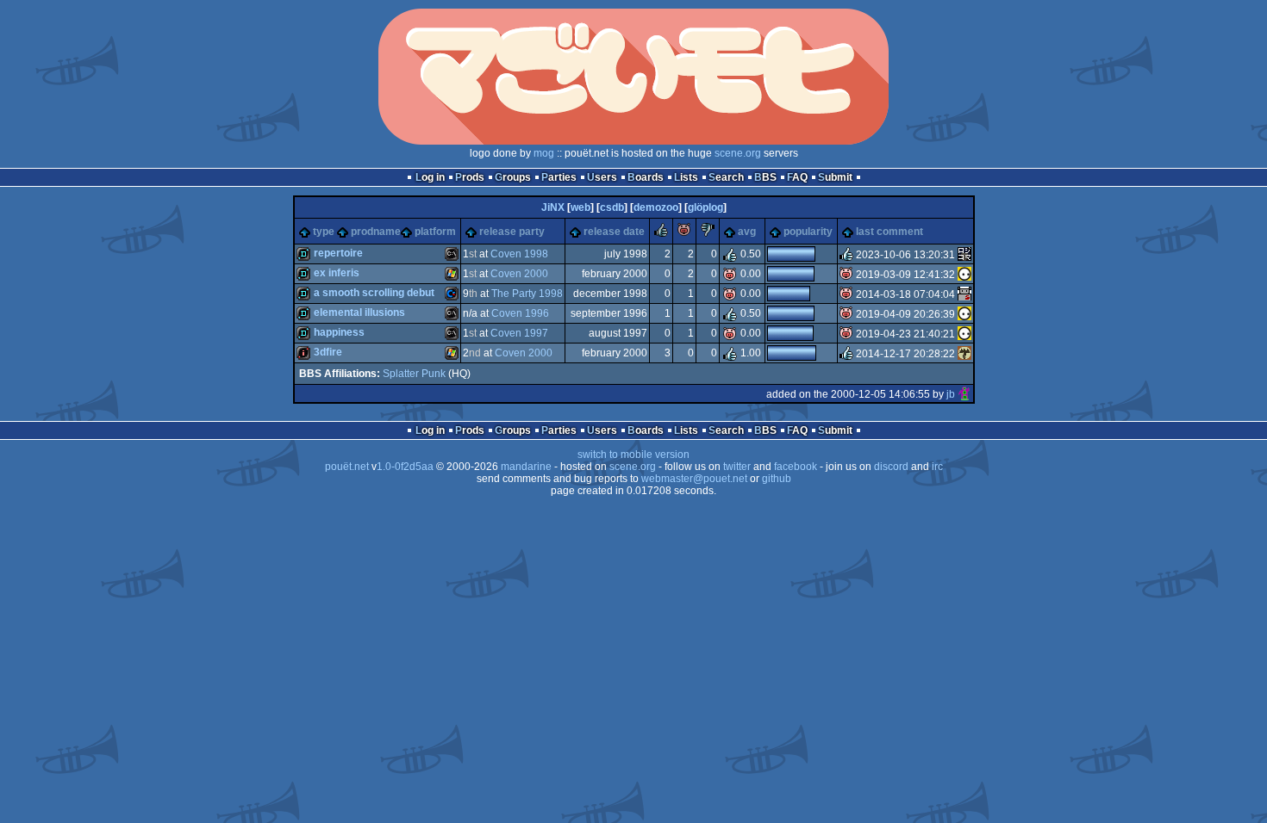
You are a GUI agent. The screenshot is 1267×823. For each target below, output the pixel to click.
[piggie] (684, 233)
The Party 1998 (527, 294)
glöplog (705, 207)
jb (950, 394)
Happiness (339, 332)
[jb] (964, 394)
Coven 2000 (519, 274)
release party (512, 232)
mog (544, 153)
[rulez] (661, 233)
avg (747, 232)
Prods (469, 177)
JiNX (553, 207)
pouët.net (347, 467)
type (323, 232)
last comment (889, 232)
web (580, 207)
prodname (376, 232)
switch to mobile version (633, 455)
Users (602, 177)
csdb (612, 207)
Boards (645, 177)
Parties (559, 177)
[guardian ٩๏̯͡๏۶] (964, 275)
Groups (513, 177)
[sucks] (708, 233)
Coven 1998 (519, 254)
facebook (795, 467)
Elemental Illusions (359, 312)
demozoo (656, 207)
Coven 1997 (519, 333)
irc (937, 467)
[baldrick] (964, 294)
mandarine (526, 467)
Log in (430, 177)
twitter (737, 467)
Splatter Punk (414, 374)
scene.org (738, 153)
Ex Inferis (336, 273)
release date (614, 232)
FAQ (797, 177)
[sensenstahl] (964, 354)
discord (891, 467)
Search (726, 177)
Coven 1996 (520, 313)
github (776, 479)
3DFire (328, 352)
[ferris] (964, 255)
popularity (808, 232)
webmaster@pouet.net (694, 479)
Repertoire (338, 253)
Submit (835, 177)
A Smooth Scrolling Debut (374, 293)
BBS (765, 177)
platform (435, 232)
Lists (686, 177)
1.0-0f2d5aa (405, 467)
